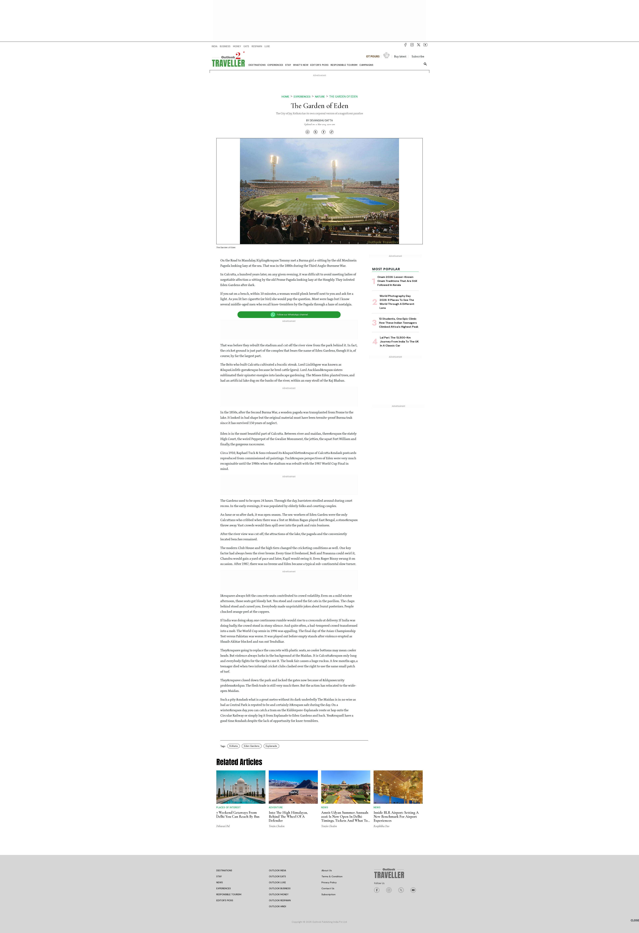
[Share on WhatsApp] (308, 131)
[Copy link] (331, 131)
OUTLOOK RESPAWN (280, 900)
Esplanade (271, 745)
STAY (219, 876)
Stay (288, 64)
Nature (320, 96)
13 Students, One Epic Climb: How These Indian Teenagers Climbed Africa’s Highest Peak (398, 322)
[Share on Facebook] (323, 131)
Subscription (328, 894)
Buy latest (400, 56)
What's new (300, 64)
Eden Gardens (251, 745)
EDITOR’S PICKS (224, 900)
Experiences (275, 64)
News (324, 807)
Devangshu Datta (321, 120)
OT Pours (373, 56)
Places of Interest (228, 807)
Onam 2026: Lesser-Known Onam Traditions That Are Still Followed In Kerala (397, 281)
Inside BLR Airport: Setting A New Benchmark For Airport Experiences (396, 816)
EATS (246, 46)
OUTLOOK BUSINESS (280, 888)
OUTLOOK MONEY (279, 894)
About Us (326, 870)
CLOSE (635, 920)
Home (285, 96)
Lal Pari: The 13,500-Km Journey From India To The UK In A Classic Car (399, 341)
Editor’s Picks (319, 64)
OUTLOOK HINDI (277, 906)
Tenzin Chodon (276, 826)
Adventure (276, 807)
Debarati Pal (223, 826)
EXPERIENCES (223, 888)
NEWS (219, 882)
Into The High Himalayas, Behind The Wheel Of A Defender (288, 816)
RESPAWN (257, 46)
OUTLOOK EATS (277, 876)
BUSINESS (225, 46)
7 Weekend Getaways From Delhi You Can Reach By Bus (237, 814)
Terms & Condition (331, 876)
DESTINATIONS (224, 870)
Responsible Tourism (344, 64)
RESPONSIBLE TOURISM (228, 894)
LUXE (267, 46)
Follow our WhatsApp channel (292, 314)
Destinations (257, 64)
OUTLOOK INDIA (277, 870)
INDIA (214, 46)
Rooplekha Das (381, 826)
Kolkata (233, 745)
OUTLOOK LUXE (277, 882)
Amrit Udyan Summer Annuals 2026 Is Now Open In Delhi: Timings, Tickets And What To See (344, 818)
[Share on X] (316, 131)
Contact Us (327, 888)
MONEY (237, 46)
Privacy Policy (329, 882)
